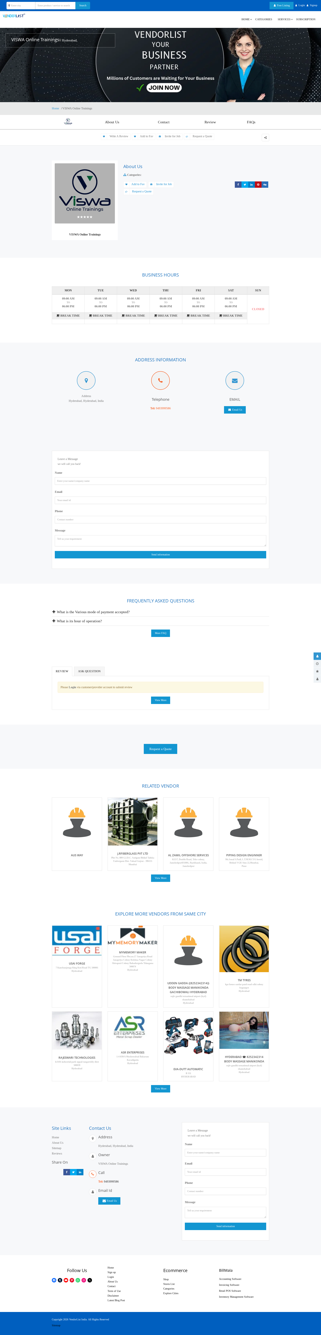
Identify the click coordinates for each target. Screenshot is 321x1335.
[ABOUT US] (317, 656)
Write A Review (118, 136)
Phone (59, 511)
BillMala (226, 1270)
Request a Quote (202, 136)
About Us (112, 122)
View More (160, 700)
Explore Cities (170, 1293)
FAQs (251, 122)
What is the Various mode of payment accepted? (93, 612)
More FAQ (160, 633)
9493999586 (163, 408)
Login (111, 1277)
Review (210, 122)
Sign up (112, 1272)
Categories (263, 19)
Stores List (169, 1284)
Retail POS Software (230, 1291)
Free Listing (283, 5)
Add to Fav (146, 136)
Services (284, 19)
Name (58, 472)
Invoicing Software (229, 1285)
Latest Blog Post (116, 1300)
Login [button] (302, 5)
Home (56, 108)
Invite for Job (172, 136)
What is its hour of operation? (79, 621)
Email (58, 491)
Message (60, 530)
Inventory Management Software (236, 1296)
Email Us (236, 409)
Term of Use (114, 1291)
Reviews (57, 1153)
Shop (166, 1279)
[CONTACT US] (317, 679)
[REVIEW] (317, 671)
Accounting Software (230, 1279)
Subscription (305, 19)
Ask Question (89, 671)
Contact (164, 122)
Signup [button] (313, 5)
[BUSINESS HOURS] (317, 663)
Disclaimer (113, 1295)
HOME (245, 19)
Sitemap (56, 1148)
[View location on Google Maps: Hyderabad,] (60, 40)
